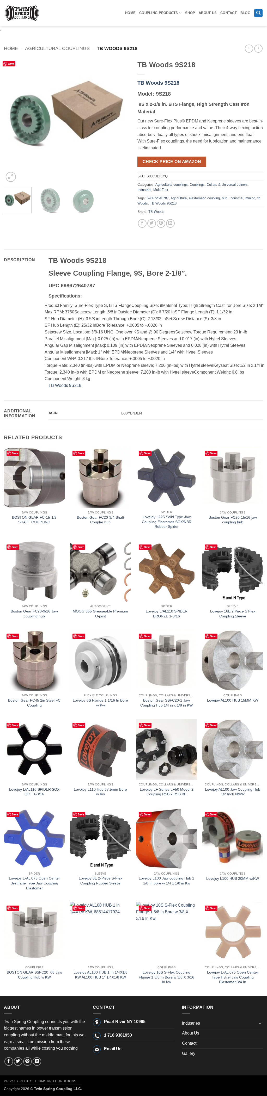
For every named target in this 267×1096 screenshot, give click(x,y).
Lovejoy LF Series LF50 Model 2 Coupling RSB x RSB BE (166, 791)
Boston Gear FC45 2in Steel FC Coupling (34, 702)
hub (224, 198)
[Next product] (249, 49)
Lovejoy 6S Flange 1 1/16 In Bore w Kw (100, 702)
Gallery (188, 1053)
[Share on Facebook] (142, 223)
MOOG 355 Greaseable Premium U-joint (100, 613)
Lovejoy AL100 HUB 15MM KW (232, 700)
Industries (191, 1023)
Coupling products (158, 13)
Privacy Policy (18, 1081)
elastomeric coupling (204, 198)
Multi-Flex (160, 190)
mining (250, 198)
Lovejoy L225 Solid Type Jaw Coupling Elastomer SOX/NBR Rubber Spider (166, 522)
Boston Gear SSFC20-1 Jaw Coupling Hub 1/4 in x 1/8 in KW (166, 702)
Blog (245, 13)
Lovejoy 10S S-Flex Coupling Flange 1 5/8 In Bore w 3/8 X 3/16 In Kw (166, 977)
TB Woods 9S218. (65, 385)
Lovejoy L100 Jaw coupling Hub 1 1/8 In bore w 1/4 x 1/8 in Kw (166, 880)
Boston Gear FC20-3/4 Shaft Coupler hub (100, 519)
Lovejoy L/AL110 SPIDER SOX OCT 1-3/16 (34, 791)
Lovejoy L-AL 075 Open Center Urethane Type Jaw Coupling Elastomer (34, 883)
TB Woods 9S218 (158, 83)
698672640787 (158, 198)
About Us (208, 13)
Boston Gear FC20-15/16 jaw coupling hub (233, 519)
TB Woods (156, 212)
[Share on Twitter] (151, 223)
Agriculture (179, 198)
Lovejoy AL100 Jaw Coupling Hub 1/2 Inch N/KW (232, 791)
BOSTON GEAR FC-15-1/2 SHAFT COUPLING (34, 519)
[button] (258, 13)
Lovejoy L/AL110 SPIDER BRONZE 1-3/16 (166, 613)
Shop (190, 13)
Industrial (144, 190)
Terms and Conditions (55, 1081)
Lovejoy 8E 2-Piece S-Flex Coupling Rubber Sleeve (100, 880)
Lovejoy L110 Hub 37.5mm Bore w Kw (100, 791)
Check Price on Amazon (172, 161)
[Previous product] (258, 49)
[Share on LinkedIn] (170, 223)
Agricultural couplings (57, 48)
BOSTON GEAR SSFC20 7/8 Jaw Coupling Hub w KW (34, 974)
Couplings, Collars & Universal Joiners (219, 185)
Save (11, 64)
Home (130, 13)
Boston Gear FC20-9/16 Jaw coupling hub (34, 613)
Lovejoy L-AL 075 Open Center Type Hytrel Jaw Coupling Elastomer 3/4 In (232, 977)
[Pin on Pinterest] (161, 223)
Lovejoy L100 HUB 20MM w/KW (232, 878)
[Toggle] (260, 1023)
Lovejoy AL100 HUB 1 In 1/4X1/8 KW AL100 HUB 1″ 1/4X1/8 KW (101, 974)
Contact (228, 13)
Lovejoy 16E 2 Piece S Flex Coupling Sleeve (232, 613)
